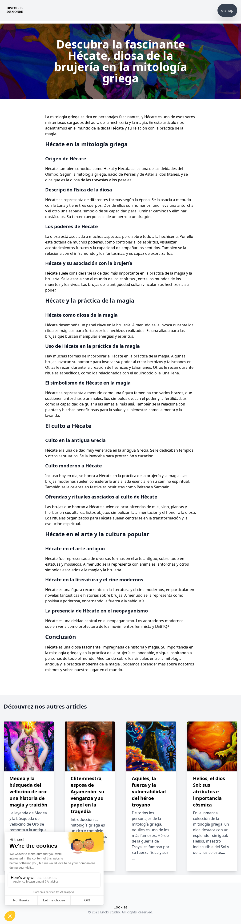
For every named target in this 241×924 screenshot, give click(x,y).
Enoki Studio (110, 912)
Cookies (120, 907)
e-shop (227, 10)
